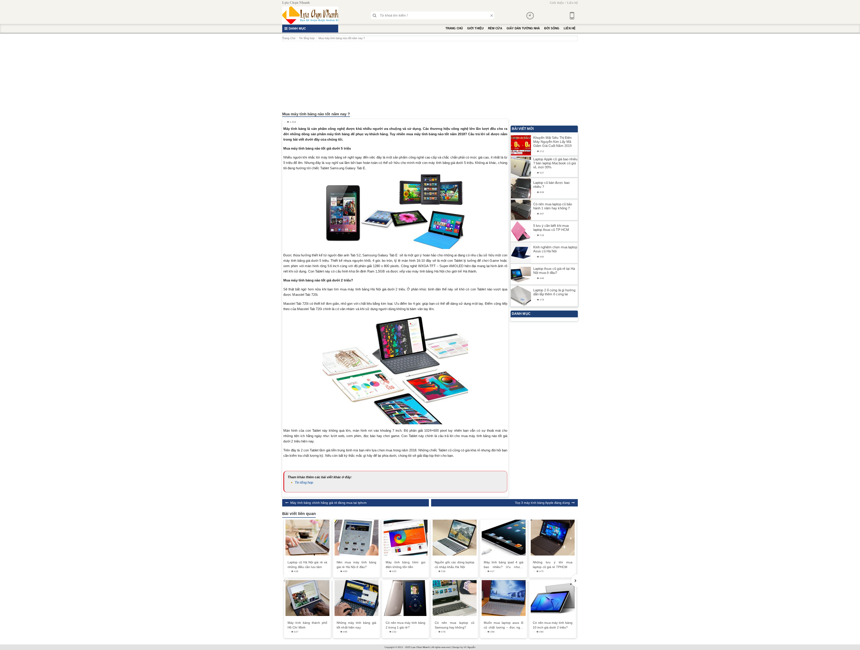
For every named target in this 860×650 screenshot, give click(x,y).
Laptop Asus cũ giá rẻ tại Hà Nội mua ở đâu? (554, 271)
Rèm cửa (495, 28)
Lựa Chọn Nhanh (420, 647)
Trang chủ (454, 28)
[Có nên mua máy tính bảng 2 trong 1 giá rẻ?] (405, 598)
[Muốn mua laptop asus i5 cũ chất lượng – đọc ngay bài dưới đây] (504, 598)
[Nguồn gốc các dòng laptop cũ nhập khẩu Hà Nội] (454, 537)
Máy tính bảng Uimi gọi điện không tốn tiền (405, 564)
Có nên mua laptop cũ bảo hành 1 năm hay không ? (552, 206)
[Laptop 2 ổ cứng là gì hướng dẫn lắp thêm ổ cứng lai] (521, 295)
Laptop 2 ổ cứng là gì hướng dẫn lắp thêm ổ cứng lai (554, 292)
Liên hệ (572, 2)
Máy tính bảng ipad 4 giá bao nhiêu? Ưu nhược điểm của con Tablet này (503, 564)
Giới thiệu (557, 2)
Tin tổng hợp (304, 482)
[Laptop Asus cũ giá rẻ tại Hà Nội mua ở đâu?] (521, 274)
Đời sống (551, 28)
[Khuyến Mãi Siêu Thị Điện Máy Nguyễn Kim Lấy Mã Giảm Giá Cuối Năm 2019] (521, 145)
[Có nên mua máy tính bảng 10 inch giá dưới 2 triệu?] (553, 598)
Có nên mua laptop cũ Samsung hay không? (454, 625)
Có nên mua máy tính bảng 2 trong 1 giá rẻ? (405, 625)
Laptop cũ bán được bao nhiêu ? (551, 185)
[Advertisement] (430, 75)
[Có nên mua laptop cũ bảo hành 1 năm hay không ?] (521, 210)
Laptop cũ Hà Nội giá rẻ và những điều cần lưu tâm (307, 564)
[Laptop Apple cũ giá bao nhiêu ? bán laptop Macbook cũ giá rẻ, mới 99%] (521, 167)
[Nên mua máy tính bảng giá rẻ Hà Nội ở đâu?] (356, 537)
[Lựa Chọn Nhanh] (310, 15)
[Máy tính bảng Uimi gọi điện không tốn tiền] (405, 537)
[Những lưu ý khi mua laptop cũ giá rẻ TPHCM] (553, 537)
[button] (574, 580)
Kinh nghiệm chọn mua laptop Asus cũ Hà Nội (555, 249)
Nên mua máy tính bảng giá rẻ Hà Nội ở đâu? (356, 564)
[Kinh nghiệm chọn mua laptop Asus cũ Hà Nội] (521, 252)
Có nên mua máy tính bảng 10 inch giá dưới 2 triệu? (552, 625)
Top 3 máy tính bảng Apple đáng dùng (542, 502)
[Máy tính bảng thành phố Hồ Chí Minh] (307, 598)
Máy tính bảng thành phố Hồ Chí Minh (307, 625)
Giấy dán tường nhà (523, 28)
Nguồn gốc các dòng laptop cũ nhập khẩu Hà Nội (454, 564)
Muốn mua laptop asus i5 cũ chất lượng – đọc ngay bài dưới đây (503, 625)
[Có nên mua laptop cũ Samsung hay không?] (454, 598)
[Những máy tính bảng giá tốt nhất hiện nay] (356, 598)
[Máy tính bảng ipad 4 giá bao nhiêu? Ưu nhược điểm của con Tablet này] (504, 537)
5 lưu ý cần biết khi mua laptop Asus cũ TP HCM (551, 228)
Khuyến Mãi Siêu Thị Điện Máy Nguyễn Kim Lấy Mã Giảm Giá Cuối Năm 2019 (552, 142)
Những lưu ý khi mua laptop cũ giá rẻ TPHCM (552, 564)
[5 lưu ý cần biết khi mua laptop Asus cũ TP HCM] (521, 231)
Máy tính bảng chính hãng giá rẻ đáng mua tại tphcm (328, 502)
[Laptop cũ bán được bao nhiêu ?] (521, 188)
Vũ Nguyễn (469, 647)
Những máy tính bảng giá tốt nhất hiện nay (356, 625)
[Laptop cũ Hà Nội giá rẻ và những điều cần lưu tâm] (307, 537)
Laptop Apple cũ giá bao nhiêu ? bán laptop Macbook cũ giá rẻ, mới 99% (555, 163)
